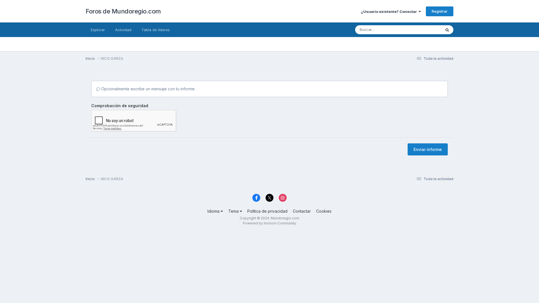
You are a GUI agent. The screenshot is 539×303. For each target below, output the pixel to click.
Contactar (302, 211)
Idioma (214, 211)
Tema (234, 211)
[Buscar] (447, 29)
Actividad (123, 29)
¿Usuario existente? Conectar (390, 11)
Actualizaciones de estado (411, 29)
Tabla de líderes (155, 29)
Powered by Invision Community (269, 223)
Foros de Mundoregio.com (123, 11)
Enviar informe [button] (428, 149)
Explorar (98, 29)
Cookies (324, 211)
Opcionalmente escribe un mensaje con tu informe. (147, 88)
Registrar (439, 11)
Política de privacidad (267, 211)
